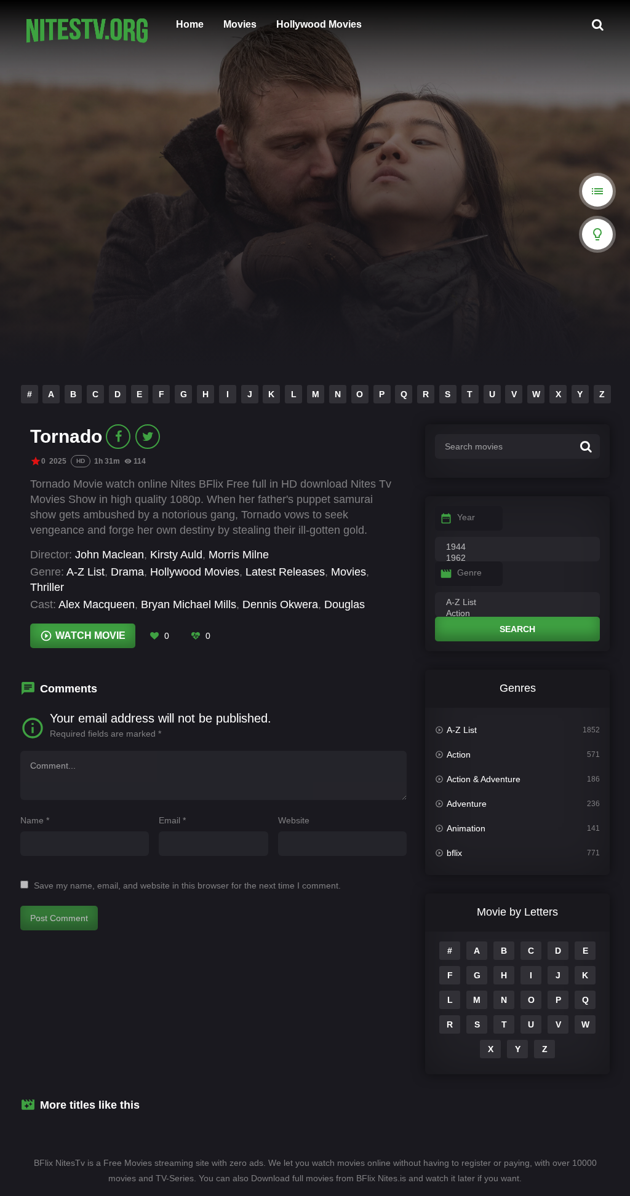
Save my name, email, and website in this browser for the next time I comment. (187, 885)
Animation (466, 828)
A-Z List (85, 572)
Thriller (47, 587)
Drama (127, 572)
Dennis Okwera (280, 604)
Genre (469, 572)
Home (190, 24)
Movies (240, 24)
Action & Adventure (483, 779)
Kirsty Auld (176, 554)
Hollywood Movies (319, 24)
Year (466, 517)
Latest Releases (285, 572)
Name (34, 820)
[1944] (517, 547)
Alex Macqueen (96, 604)
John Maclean (109, 554)
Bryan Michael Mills (188, 604)
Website (293, 820)
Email (172, 820)
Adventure (467, 804)
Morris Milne (239, 554)
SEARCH (517, 629)
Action (459, 754)
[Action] (517, 613)
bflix (454, 853)
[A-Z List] (517, 602)
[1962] (517, 558)
